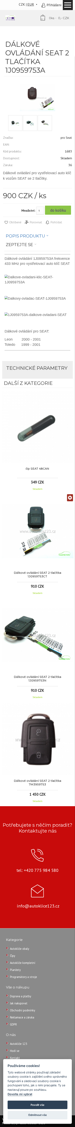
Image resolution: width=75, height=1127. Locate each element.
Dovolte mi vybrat (20, 1094)
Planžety (15, 970)
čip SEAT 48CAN (37, 468)
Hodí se (14, 1051)
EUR (30, 4)
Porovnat (35, 222)
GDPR (13, 1024)
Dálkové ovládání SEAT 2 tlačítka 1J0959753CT (37, 574)
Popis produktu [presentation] (25, 235)
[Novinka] (70, 498)
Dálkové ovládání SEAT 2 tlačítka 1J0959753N (37, 678)
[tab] (27, 236)
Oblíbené (14, 222)
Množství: (28, 210)
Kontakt (15, 1058)
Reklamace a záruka (22, 1017)
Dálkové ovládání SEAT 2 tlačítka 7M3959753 (37, 782)
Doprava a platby (20, 996)
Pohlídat (56, 222)
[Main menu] (68, 5)
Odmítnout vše (37, 1115)
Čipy (12, 956)
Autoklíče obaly (19, 949)
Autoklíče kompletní (22, 963)
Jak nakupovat (18, 1003)
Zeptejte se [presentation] (19, 244)
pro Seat (66, 138)
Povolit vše (37, 1104)
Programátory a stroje (23, 977)
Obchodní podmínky (22, 1010)
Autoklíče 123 (18, 1044)
